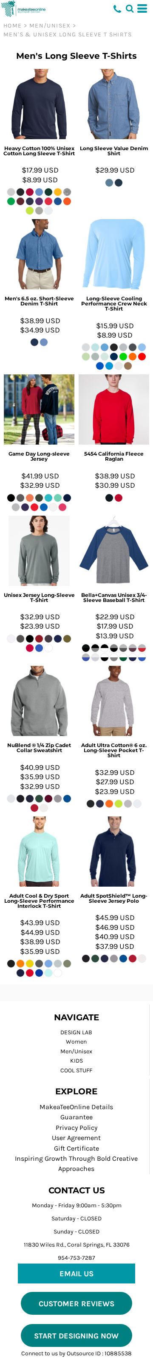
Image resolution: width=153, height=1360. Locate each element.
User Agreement (76, 1138)
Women (76, 1041)
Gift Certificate (76, 1148)
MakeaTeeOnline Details (76, 1107)
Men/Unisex (50, 25)
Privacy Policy (76, 1128)
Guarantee (76, 1117)
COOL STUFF (76, 1070)
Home (12, 25)
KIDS (76, 1060)
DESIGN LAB (76, 1032)
